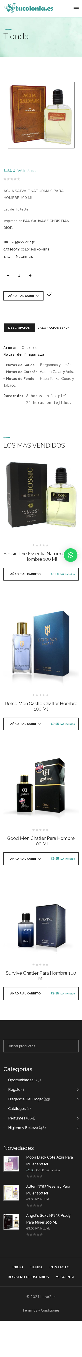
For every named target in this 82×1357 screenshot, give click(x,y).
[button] (70, 555)
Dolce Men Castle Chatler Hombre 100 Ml (41, 706)
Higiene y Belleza (23, 1128)
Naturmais (24, 256)
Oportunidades (20, 1080)
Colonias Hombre (35, 249)
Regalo (14, 1089)
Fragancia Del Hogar (25, 1099)
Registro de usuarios (28, 1277)
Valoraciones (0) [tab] (53, 327)
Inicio (18, 1267)
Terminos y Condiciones (41, 1310)
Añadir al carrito (23, 296)
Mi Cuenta (65, 1277)
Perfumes (16, 1118)
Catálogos (17, 1109)
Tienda (36, 1267)
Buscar (72, 1046)
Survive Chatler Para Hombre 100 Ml (41, 975)
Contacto (59, 1267)
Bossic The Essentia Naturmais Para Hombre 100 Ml (41, 556)
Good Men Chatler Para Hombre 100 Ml (41, 841)
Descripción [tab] (19, 327)
